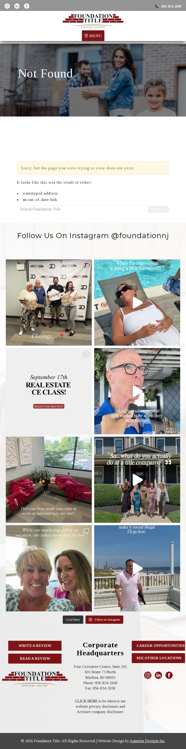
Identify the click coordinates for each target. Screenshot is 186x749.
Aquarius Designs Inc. (147, 741)
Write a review (35, 646)
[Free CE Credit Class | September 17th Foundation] (49, 391)
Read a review (35, 658)
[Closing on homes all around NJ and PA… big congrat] (49, 302)
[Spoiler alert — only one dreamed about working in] (137, 391)
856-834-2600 (170, 6)
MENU (93, 35)
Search (158, 209)
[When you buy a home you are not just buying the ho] (137, 480)
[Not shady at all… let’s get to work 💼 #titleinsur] (137, 568)
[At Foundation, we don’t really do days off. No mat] (49, 480)
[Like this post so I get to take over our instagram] (49, 568)
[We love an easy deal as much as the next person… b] (137, 302)
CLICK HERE (86, 701)
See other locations (159, 658)
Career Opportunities (161, 646)
